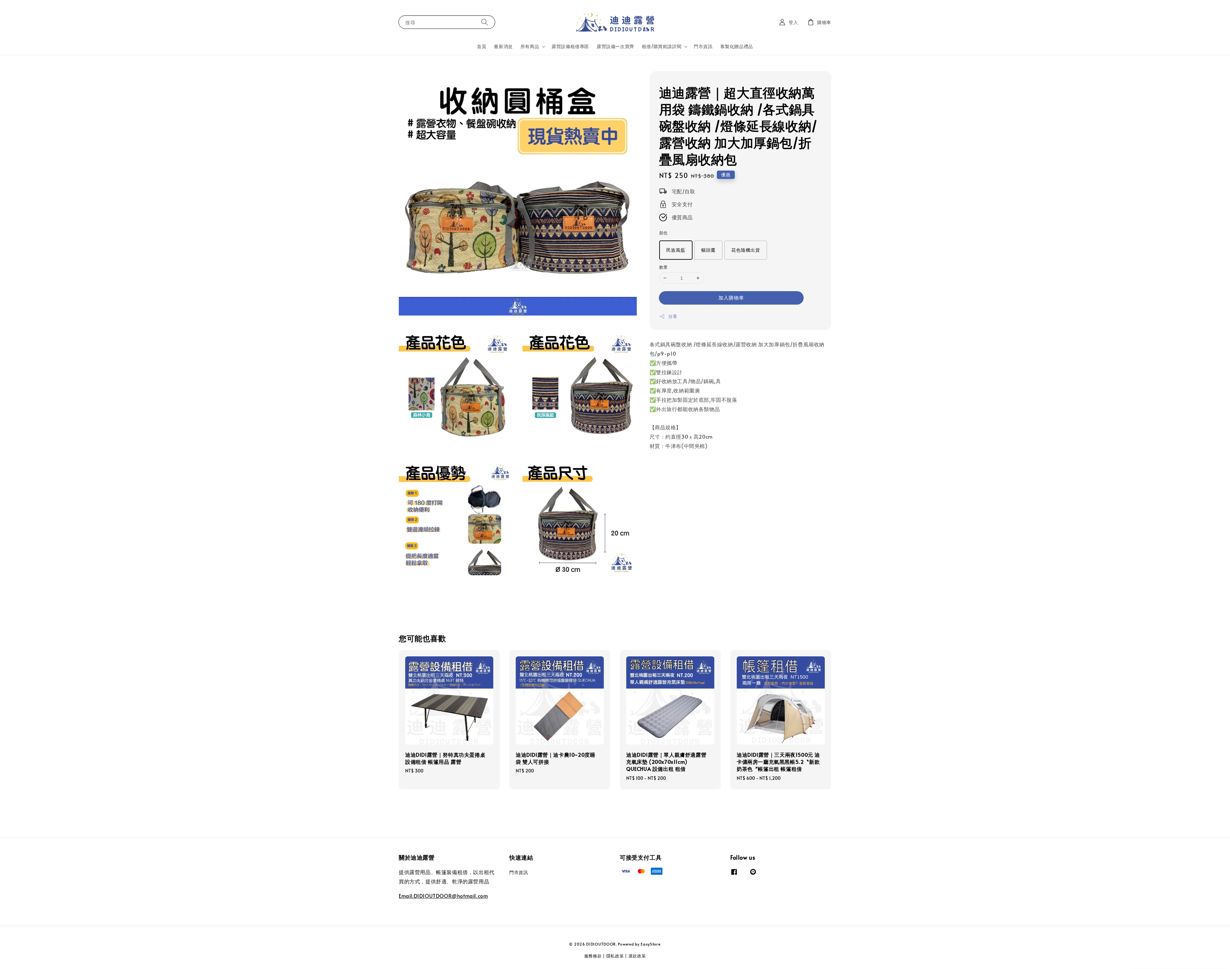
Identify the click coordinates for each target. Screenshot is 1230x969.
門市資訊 (703, 46)
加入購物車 (731, 297)
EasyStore (650, 944)
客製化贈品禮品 (736, 46)
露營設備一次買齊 (615, 46)
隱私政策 (615, 956)
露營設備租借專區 (570, 46)
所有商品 (530, 46)
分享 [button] (672, 316)
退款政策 (637, 956)
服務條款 (593, 956)
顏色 (663, 233)
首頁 (481, 46)
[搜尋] (484, 22)
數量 (663, 267)
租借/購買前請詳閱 (661, 46)
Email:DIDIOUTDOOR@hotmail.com (443, 895)
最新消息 (503, 46)
